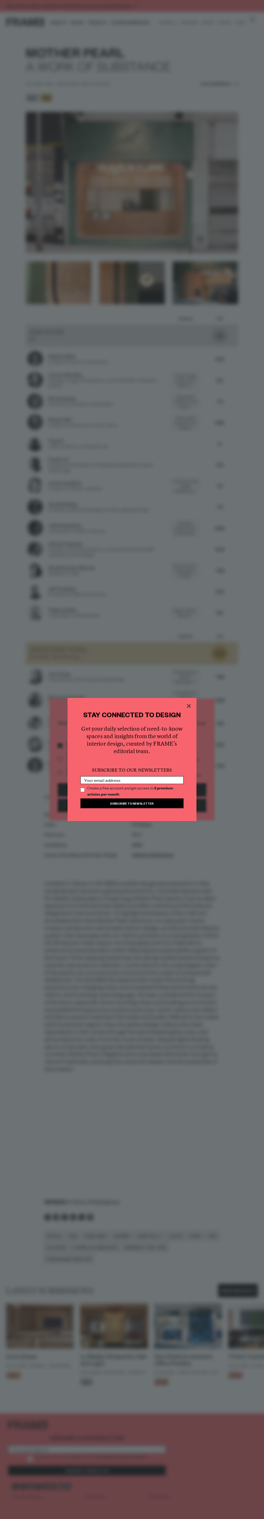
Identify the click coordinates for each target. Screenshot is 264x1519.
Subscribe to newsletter (132, 803)
